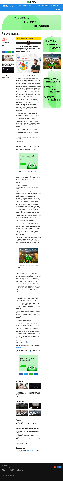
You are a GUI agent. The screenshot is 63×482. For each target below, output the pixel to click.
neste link (25, 342)
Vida (2, 73)
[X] (60, 467)
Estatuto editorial (11, 475)
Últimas (18, 420)
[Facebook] (58, 467)
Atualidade (18, 389)
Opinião (3, 47)
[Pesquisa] (56, 9)
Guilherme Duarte (35, 43)
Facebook (30, 450)
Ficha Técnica (4, 475)
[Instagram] (55, 467)
